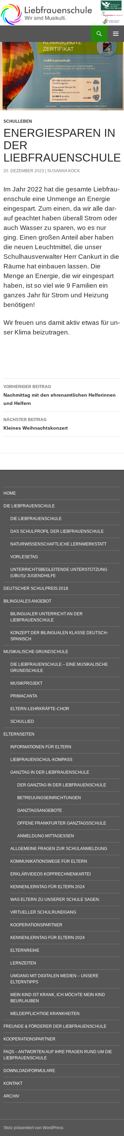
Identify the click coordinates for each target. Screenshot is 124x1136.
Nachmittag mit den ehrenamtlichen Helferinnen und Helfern (59, 395)
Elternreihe (24, 950)
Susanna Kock (63, 170)
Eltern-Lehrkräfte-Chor (39, 708)
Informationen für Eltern (40, 747)
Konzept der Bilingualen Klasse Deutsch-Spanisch (59, 635)
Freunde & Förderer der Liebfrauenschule (54, 1026)
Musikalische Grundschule (35, 651)
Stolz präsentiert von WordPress (33, 1127)
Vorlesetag (24, 556)
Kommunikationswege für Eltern (48, 861)
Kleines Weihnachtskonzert (35, 424)
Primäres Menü (115, 33)
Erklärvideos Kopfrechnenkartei (50, 874)
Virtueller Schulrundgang (43, 912)
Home (9, 493)
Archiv (11, 1096)
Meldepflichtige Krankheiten (45, 1013)
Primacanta (23, 696)
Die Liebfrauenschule (29, 506)
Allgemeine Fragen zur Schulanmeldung (58, 848)
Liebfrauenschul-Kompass (41, 759)
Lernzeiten (23, 963)
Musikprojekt (26, 683)
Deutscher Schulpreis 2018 (35, 588)
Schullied (22, 721)
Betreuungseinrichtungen (49, 797)
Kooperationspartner (36, 925)
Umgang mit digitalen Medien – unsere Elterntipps (54, 978)
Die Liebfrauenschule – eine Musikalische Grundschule (59, 667)
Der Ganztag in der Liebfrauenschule (61, 785)
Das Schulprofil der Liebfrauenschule (57, 531)
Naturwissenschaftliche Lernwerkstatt (58, 544)
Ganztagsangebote (39, 810)
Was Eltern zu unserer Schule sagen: (55, 899)
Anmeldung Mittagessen (45, 836)
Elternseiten (18, 734)
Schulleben (17, 121)
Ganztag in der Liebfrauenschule (49, 772)
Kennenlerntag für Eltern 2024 (47, 886)
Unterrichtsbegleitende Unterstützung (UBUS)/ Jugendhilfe (58, 572)
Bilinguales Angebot (27, 601)
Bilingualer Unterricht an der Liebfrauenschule (46, 616)
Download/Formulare (29, 1070)
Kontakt (12, 1083)
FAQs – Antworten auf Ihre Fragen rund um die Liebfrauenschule (57, 1054)
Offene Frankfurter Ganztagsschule (61, 823)
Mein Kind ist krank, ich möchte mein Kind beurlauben (57, 997)
